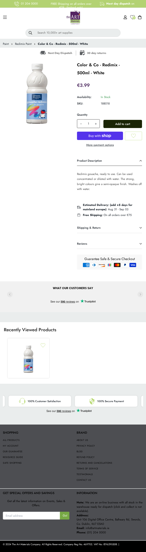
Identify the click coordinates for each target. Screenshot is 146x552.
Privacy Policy (86, 446)
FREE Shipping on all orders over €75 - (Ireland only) (71, 5)
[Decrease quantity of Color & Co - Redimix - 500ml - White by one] (81, 123)
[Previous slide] (10, 294)
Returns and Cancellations (94, 463)
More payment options (100, 145)
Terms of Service (87, 468)
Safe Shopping (12, 463)
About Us (82, 440)
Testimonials (85, 474)
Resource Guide (13, 457)
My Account (10, 446)
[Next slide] (140, 294)
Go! (65, 515)
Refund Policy (86, 457)
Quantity (82, 115)
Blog (80, 451)
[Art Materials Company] (73, 17)
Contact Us (84, 480)
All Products (11, 440)
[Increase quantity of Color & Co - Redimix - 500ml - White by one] (96, 123)
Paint (6, 44)
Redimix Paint (23, 44)
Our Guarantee (13, 451)
